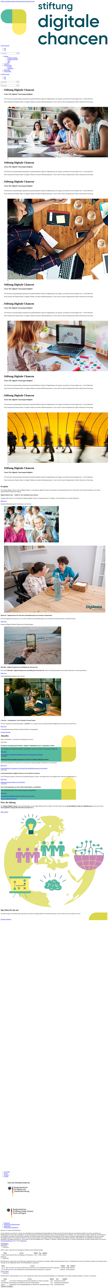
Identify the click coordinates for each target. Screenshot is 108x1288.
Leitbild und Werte (12, 58)
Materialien (7, 70)
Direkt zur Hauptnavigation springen (11, 1)
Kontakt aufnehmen (6, 919)
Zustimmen (5, 1247)
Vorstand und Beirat (12, 59)
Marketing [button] (3, 1256)
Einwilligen (9, 1286)
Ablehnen (3, 1286)
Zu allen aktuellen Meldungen (9, 799)
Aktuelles (6, 64)
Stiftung (6, 56)
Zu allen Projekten (5, 732)
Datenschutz (7, 1226)
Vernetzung (10, 68)
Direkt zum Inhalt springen (28, 1)
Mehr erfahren (4, 812)
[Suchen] (18, 53)
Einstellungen (4, 1243)
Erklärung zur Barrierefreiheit (12, 1224)
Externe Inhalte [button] (5, 1271)
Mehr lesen (4, 501)
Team (8, 61)
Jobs (8, 62)
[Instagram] (6, 1067)
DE (5, 48)
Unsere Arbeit (7, 65)
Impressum (7, 1223)
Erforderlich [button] (4, 1245)
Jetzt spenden (7, 71)
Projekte (9, 67)
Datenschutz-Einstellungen (11, 1227)
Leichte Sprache (5, 45)
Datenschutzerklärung (6, 1241)
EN (5, 50)
